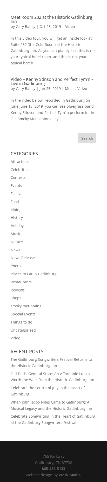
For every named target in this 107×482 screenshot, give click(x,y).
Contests (18, 177)
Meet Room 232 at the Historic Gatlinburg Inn (51, 19)
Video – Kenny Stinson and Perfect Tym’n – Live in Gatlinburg (52, 81)
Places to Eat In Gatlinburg (34, 273)
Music (70, 88)
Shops (16, 297)
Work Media (70, 474)
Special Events (23, 314)
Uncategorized (23, 330)
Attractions (20, 161)
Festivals (18, 193)
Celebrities (20, 169)
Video (70, 26)
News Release (23, 257)
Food (15, 201)
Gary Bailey (25, 26)
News (15, 249)
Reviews (18, 290)
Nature (17, 241)
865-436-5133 (53, 468)
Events (16, 185)
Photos (16, 265)
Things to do (21, 322)
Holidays (18, 225)
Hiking (16, 209)
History (17, 217)
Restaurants (21, 281)
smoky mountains (26, 305)
